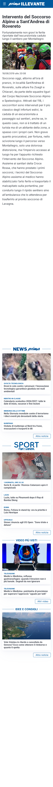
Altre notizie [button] (42, 436)
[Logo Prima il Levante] (26, 4)
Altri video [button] (42, 601)
